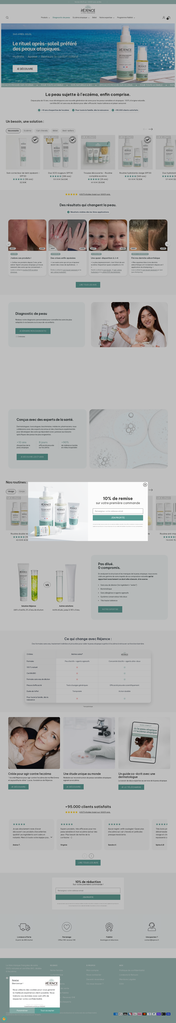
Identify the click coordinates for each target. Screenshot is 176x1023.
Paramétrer (22, 1010)
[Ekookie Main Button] (4, 1019)
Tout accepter (47, 1010)
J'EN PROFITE (118, 517)
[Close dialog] (145, 485)
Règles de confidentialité (34, 1004)
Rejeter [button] (15, 980)
